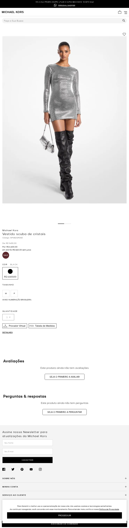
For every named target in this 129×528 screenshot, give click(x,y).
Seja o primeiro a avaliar (65, 376)
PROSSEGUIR (64, 515)
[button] (10, 273)
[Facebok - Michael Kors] (6, 469)
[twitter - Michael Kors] (16, 469)
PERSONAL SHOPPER (66, 5)
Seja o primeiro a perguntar (64, 412)
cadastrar (27, 460)
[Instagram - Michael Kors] (43, 469)
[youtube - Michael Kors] (34, 469)
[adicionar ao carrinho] (64, 524)
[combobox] (64, 20)
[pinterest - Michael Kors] (25, 469)
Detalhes (7, 332)
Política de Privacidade (109, 509)
